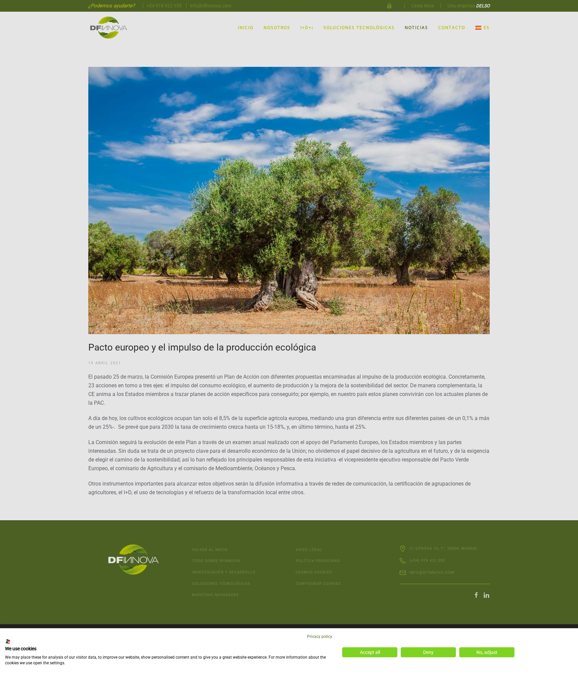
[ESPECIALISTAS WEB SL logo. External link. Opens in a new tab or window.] (8, 642)
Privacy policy (319, 636)
